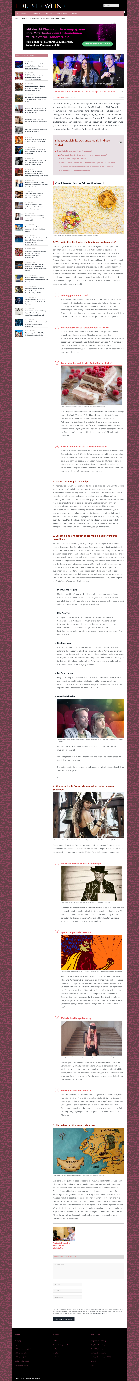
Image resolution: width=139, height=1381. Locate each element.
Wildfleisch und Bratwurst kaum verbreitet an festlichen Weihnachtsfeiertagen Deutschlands (35, 254)
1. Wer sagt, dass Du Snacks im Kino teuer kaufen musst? (83, 155)
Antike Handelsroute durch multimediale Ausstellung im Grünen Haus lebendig (34, 207)
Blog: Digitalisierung (97, 1349)
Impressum (18, 1345)
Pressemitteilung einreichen (61, 1345)
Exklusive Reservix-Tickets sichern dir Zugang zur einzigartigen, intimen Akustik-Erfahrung (36, 162)
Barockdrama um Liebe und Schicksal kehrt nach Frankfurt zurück (35, 229)
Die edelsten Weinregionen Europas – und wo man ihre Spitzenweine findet (36, 99)
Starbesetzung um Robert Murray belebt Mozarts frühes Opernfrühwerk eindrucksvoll (35, 313)
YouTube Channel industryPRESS (101, 1357)
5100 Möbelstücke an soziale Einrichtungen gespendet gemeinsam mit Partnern (34, 77)
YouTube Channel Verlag (98, 1353)
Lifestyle (48, 13)
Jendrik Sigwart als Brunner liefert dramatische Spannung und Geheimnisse (36, 324)
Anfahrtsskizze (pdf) (21, 1353)
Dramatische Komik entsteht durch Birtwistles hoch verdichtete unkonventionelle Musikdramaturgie (36, 241)
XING (92, 1365)
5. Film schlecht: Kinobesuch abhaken (74, 171)
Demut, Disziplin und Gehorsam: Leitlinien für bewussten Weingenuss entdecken (35, 88)
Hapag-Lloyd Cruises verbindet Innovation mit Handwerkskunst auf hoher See (36, 280)
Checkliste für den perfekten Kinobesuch (74, 151)
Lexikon (55, 1349)
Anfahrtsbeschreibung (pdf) (23, 1349)
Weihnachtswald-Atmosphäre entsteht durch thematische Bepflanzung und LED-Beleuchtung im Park (36, 267)
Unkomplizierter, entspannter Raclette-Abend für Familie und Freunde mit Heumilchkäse (35, 291)
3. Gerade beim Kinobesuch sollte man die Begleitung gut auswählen (87, 163)
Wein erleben (62, 13)
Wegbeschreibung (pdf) (22, 1361)
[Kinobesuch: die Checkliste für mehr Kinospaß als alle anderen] (88, 71)
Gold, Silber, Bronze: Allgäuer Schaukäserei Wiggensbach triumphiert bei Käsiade (34, 196)
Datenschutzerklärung (99, 1313)
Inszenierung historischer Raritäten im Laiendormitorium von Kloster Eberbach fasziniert (36, 110)
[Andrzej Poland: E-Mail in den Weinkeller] (64, 1234)
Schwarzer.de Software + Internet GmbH (28, 1378)
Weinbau (75, 13)
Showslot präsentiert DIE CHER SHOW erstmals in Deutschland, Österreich (35, 302)
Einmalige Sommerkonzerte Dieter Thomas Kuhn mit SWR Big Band (36, 140)
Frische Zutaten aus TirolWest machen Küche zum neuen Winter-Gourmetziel (36, 218)
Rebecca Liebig (61, 97)
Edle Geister (22, 13)
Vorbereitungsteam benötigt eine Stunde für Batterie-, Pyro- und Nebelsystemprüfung (35, 66)
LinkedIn (93, 1361)
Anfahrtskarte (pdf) (20, 1357)
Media (55, 1341)
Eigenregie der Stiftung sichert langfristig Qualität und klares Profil (36, 120)
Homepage (18, 1341)
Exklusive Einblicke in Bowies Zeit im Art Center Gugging (36, 130)
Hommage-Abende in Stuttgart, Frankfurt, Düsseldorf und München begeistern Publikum (36, 185)
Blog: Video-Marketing (98, 1345)
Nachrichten (56, 1357)
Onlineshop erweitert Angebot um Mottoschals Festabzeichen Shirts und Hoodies (36, 151)
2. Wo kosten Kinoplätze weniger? (73, 159)
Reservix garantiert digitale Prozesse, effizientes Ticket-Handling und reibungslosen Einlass (36, 173)
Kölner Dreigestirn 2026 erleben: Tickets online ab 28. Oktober (35, 334)
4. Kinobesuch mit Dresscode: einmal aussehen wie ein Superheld (86, 167)
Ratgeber (121, 97)
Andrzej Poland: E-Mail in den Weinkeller (62, 1245)
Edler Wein (36, 13)
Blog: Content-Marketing (98, 1341)
